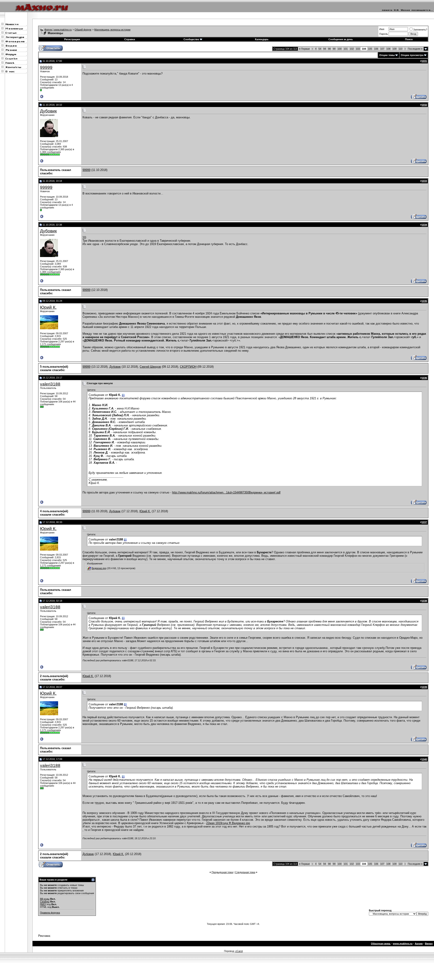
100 (339, 48)
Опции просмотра (412, 55)
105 (370, 48)
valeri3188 (50, 384)
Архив (419, 943)
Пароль (383, 34)
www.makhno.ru (403, 943)
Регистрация (72, 39)
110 (400, 48)
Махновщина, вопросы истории (112, 29)
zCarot (239, 951)
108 (388, 48)
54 (319, 48)
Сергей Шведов (150, 366)
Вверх (429, 943)
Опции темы (387, 55)
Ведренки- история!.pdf (265, 492)
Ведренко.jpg (99, 568)
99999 (46, 67)
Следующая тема (245, 872)
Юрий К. (48, 307)
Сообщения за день (340, 39)
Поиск (409, 39)
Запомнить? (420, 29)
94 (324, 48)
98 (329, 48)
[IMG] (43, 904)
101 (346, 48)
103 (358, 48)
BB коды (45, 899)
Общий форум (83, 29)
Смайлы (45, 901)
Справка (129, 39)
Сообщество (191, 39)
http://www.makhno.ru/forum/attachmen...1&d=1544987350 (210, 492)
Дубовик (48, 111)
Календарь (262, 39)
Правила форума (50, 912)
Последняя (415, 48)
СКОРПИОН (188, 366)
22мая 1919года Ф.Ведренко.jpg (228, 823)
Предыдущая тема (222, 872)
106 (376, 48)
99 (334, 48)
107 (382, 48)
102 (352, 48)
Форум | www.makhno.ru (58, 29)
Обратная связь (381, 943)
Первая (304, 48)
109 (394, 48)
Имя (381, 29)
